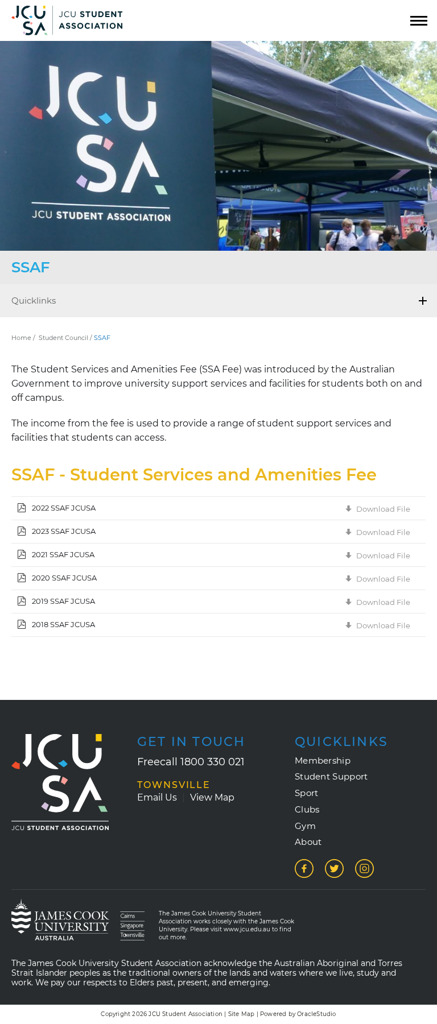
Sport (307, 793)
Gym (305, 826)
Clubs (307, 810)
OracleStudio (316, 1014)
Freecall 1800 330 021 (191, 762)
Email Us (157, 797)
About (308, 842)
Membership (323, 761)
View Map (212, 797)
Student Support (331, 777)
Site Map (241, 1014)
